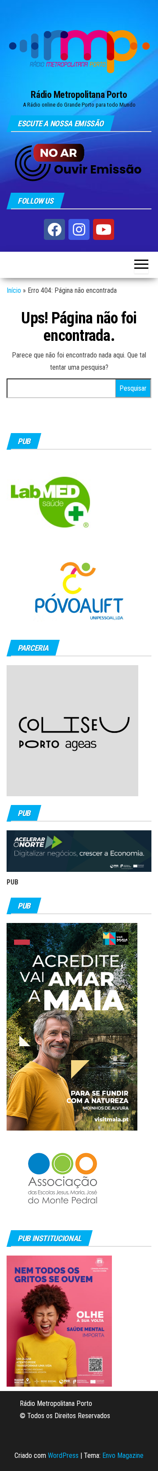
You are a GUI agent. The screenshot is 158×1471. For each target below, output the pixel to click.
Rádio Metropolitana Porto (79, 94)
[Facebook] (54, 229)
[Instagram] (79, 229)
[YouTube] (103, 229)
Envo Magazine (123, 1455)
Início (14, 290)
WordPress (63, 1455)
